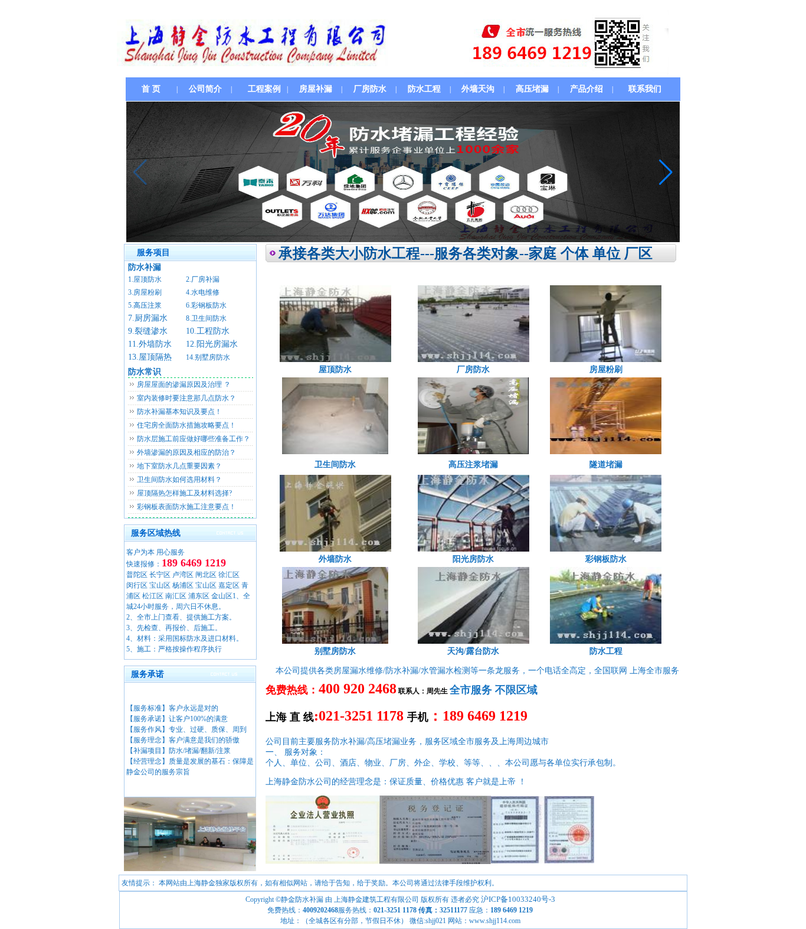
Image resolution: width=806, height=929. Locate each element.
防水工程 (605, 651)
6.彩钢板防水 (206, 305)
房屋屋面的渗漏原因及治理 (179, 384)
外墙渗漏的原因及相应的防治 (183, 452)
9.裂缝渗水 (148, 331)
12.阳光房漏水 (212, 344)
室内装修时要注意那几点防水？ (186, 398)
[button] (666, 172)
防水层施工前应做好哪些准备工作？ (193, 439)
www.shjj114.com (494, 921)
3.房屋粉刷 (145, 292)
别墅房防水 (335, 651)
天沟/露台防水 (473, 651)
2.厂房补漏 (202, 279)
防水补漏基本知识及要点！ (179, 412)
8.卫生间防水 (206, 318)
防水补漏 (144, 267)
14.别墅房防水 (208, 357)
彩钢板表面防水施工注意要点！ (186, 507)
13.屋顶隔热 (150, 357)
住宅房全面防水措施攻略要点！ (186, 425)
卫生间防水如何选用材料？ (179, 479)
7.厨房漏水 (148, 318)
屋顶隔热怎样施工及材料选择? (184, 493)
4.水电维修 (202, 292)
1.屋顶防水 (145, 279)
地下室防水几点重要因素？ (179, 466)
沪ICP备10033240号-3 (518, 899)
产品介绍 (586, 88)
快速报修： (144, 564)
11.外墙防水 (150, 344)
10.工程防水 (208, 331)
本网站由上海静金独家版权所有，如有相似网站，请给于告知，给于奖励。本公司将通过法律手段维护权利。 (329, 883)
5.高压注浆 (145, 305)
